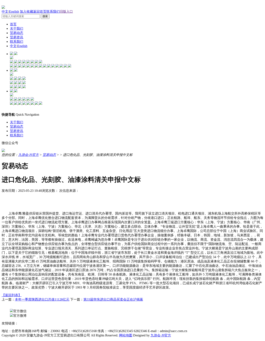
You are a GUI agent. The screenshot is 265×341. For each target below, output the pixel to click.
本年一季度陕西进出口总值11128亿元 (42, 299)
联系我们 (53, 11)
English (14, 11)
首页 (13, 24)
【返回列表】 (12, 295)
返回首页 (39, 11)
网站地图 (125, 335)
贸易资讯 (16, 37)
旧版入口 (66, 11)
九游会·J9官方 (28, 155)
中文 (5, 11)
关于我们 (16, 28)
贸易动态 (16, 33)
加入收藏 (26, 11)
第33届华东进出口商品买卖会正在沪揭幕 (113, 299)
